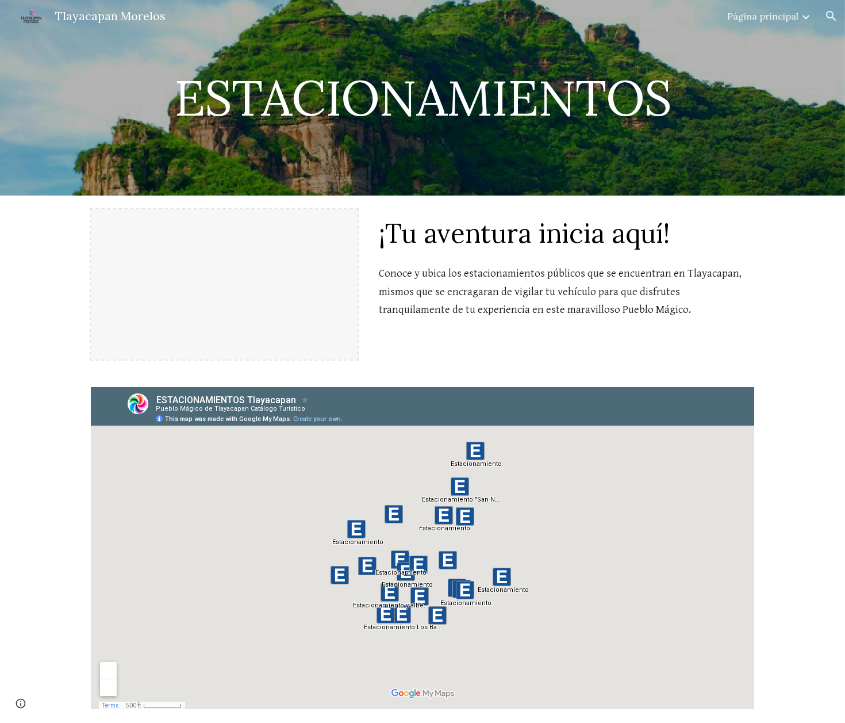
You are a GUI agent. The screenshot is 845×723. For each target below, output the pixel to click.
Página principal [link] (762, 16)
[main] (422, 97)
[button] (831, 16)
